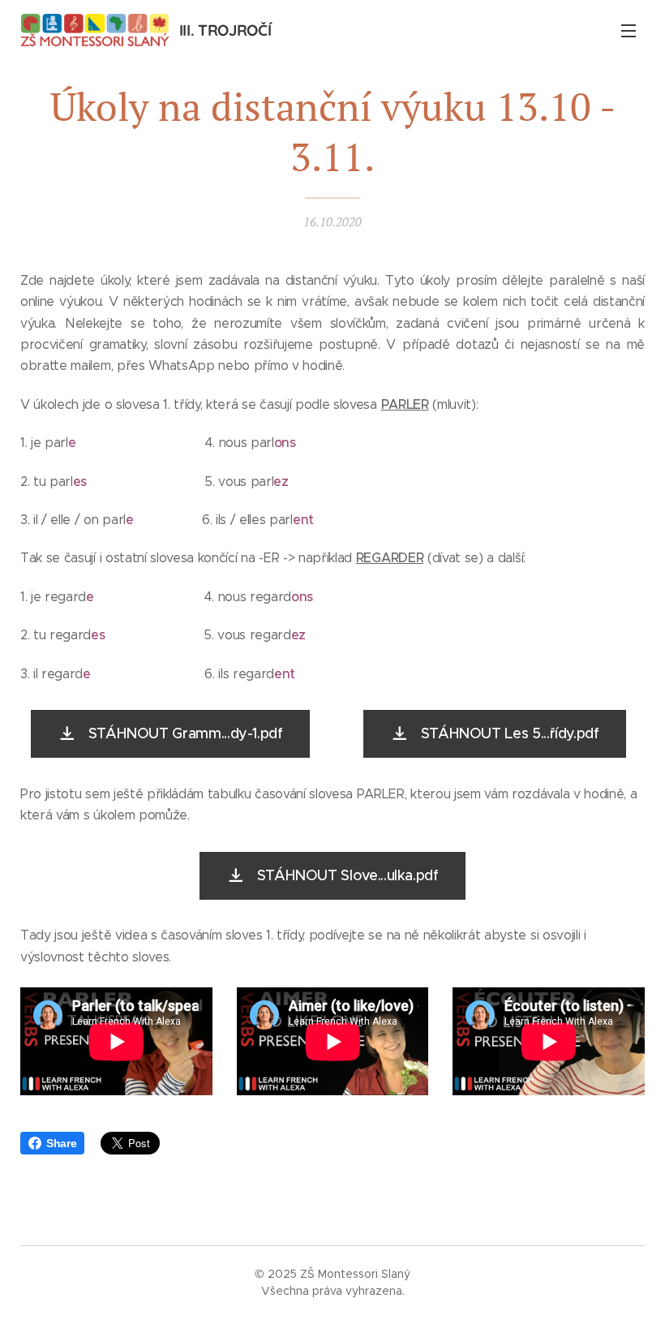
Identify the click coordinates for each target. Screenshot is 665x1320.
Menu (628, 30)
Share (61, 1143)
